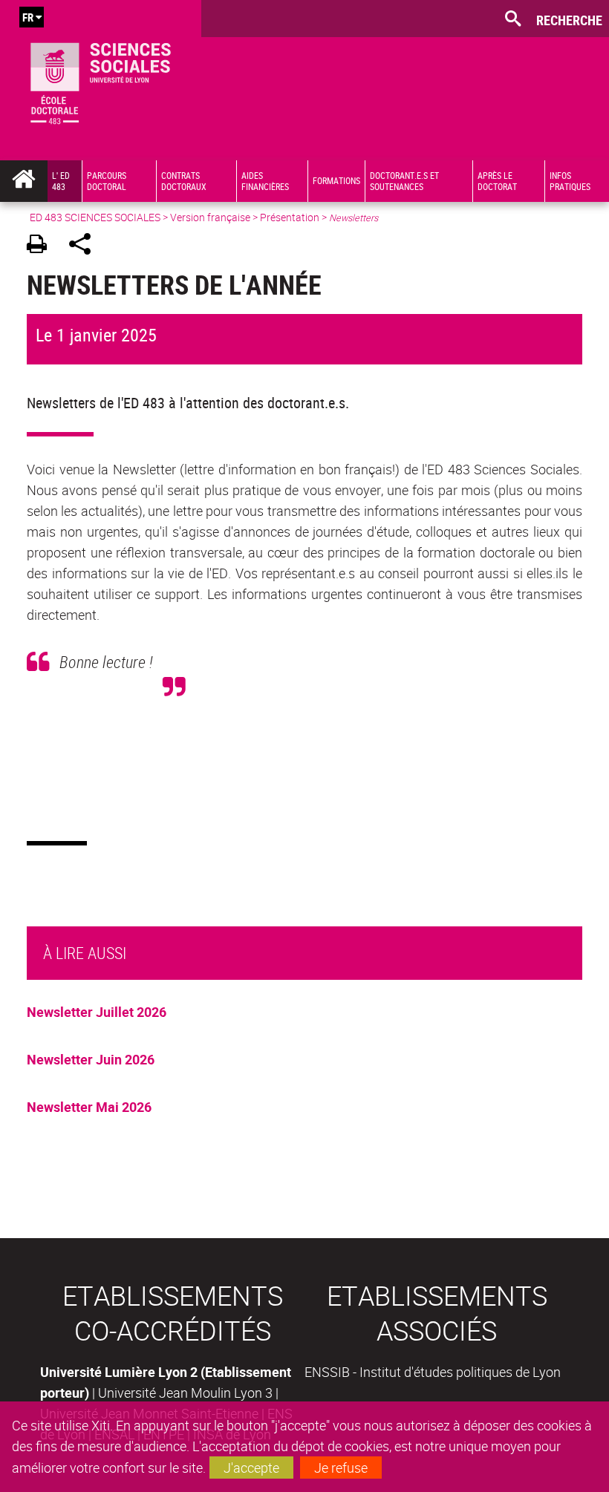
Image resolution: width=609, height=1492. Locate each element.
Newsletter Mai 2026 (89, 1107)
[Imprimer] (42, 246)
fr (27, 17)
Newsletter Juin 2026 (90, 1059)
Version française (210, 217)
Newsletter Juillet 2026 (96, 1012)
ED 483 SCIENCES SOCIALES (95, 217)
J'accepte (251, 1467)
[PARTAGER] (85, 246)
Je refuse (341, 1467)
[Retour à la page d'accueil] (100, 80)
